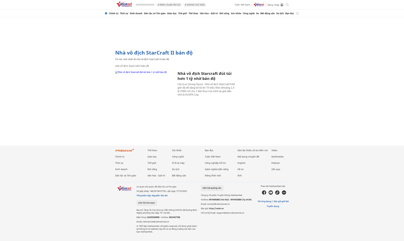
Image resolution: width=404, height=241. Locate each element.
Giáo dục (172, 13)
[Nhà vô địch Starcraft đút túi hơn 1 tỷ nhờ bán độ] (145, 91)
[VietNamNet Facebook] (264, 193)
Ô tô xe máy (178, 162)
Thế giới (182, 13)
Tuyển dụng (273, 206)
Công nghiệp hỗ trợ (215, 162)
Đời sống (224, 13)
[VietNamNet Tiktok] (277, 193)
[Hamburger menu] (297, 13)
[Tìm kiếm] (287, 4)
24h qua (275, 169)
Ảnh (240, 175)
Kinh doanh (136, 13)
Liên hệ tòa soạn (146, 202)
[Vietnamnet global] (258, 5)
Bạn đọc (289, 13)
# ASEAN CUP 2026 (195, 4)
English (241, 162)
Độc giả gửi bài (281, 201)
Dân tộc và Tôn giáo (155, 13)
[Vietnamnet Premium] (124, 151)
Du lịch (280, 13)
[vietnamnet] (124, 7)
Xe (257, 13)
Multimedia (277, 156)
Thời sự (124, 13)
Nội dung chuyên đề (248, 156)
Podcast (275, 162)
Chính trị (113, 13)
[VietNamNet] (106, 13)
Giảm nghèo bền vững (217, 169)
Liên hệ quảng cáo (211, 187)
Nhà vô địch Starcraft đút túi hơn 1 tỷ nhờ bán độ (205, 76)
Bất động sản (267, 13)
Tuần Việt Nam (242, 4)
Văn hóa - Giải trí (209, 13)
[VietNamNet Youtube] (271, 193)
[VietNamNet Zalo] (284, 193)
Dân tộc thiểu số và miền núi (253, 150)
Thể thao (193, 13)
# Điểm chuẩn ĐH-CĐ (169, 4)
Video (274, 150)
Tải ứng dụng (264, 201)
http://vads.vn (216, 208)
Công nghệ (249, 13)
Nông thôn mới (213, 175)
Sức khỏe (236, 13)
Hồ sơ (241, 169)
